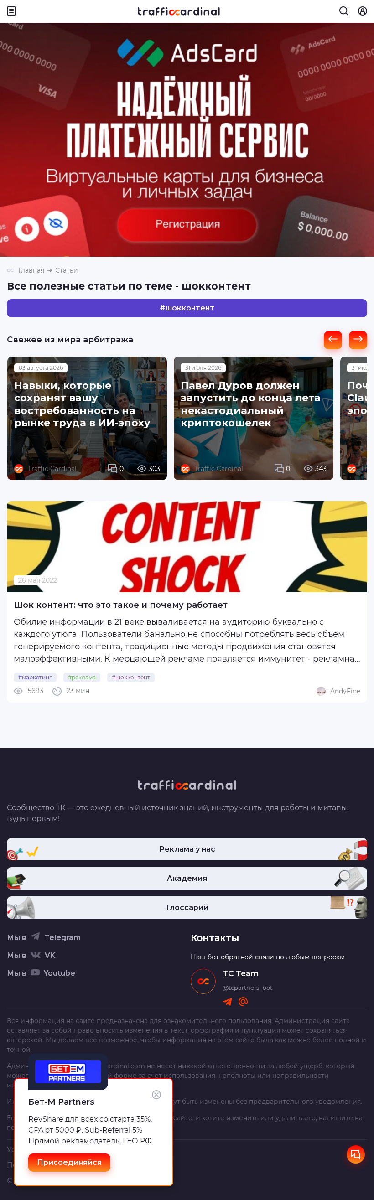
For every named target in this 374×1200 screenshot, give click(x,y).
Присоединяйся (69, 1162)
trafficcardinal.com (114, 1066)
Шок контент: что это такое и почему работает (121, 605)
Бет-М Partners (61, 1102)
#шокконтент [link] (131, 677)
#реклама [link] (82, 677)
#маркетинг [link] (35, 677)
